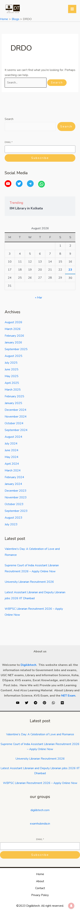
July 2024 (11, 443)
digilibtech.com (40, 810)
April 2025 (12, 383)
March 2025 (13, 390)
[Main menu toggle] (72, 9)
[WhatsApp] (41, 184)
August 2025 (13, 356)
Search (9, 119)
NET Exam (68, 696)
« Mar (38, 297)
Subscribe (40, 158)
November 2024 (16, 417)
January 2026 (13, 342)
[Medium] (62, 702)
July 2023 (11, 524)
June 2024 (11, 450)
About (40, 881)
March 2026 (13, 329)
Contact (40, 888)
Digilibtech (28, 665)
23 (70, 270)
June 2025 (11, 369)
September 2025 (16, 349)
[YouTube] (8, 183)
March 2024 (13, 470)
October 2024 (14, 423)
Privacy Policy (40, 895)
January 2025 (13, 403)
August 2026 (13, 322)
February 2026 (14, 336)
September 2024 (16, 430)
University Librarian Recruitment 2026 (29, 582)
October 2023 (14, 504)
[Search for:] (26, 82)
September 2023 (16, 511)
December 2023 (15, 491)
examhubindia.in (40, 824)
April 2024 (12, 464)
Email (8, 142)
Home (40, 874)
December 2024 (15, 410)
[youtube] (17, 702)
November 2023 (16, 497)
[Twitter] (19, 183)
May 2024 (11, 457)
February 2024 (14, 477)
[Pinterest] (44, 702)
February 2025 (14, 396)
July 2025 (11, 363)
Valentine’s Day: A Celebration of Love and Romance (40, 734)
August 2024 (13, 437)
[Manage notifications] (71, 906)
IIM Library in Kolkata (26, 208)
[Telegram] (30, 183)
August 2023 (13, 518)
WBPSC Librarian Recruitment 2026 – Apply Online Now (40, 783)
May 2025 (11, 376)
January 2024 (13, 484)
